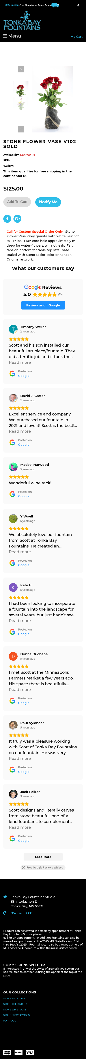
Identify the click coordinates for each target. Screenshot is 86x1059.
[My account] (78, 5)
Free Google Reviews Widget (44, 867)
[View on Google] (13, 329)
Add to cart (17, 202)
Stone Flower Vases (16, 1015)
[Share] (7, 219)
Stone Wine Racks (14, 1009)
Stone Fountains (14, 998)
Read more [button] (20, 362)
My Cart (77, 37)
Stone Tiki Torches (15, 1004)
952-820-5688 (21, 913)
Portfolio (9, 1020)
